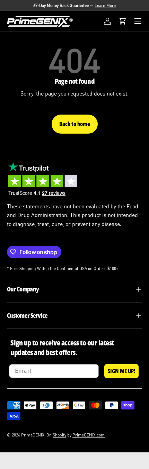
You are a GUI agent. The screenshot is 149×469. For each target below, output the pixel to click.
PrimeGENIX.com (88, 435)
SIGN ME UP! (121, 371)
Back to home (74, 124)
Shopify (59, 435)
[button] (122, 21)
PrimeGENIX (32, 435)
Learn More (105, 5)
